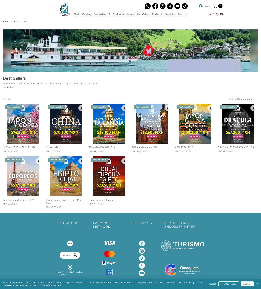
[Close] (257, 284)
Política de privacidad (50, 285)
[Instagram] (163, 6)
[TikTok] (185, 6)
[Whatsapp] (70, 243)
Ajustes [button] (212, 284)
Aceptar (247, 284)
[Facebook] (155, 6)
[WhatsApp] (148, 6)
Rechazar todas (228, 284)
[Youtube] (142, 273)
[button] (218, 6)
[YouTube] (177, 6)
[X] (170, 6)
